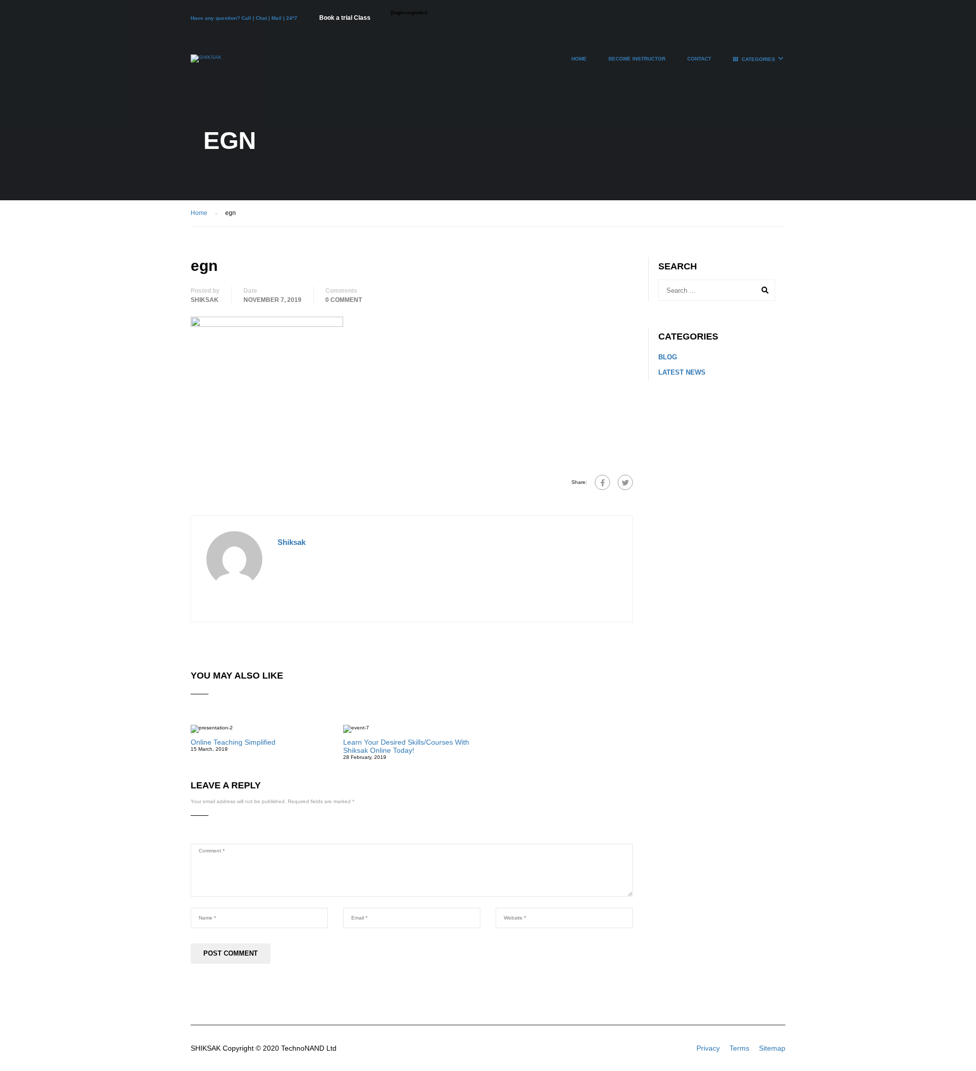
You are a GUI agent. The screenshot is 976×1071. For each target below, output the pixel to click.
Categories (758, 59)
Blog (667, 357)
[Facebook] (602, 482)
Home (579, 59)
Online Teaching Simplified (233, 742)
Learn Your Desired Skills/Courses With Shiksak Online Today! (406, 746)
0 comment (343, 299)
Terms (739, 1048)
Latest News (682, 372)
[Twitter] (625, 482)
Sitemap (772, 1048)
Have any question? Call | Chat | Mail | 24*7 (245, 18)
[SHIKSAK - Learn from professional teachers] (206, 63)
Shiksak (205, 299)
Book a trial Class (345, 17)
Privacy (708, 1048)
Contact (699, 59)
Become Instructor (636, 59)
